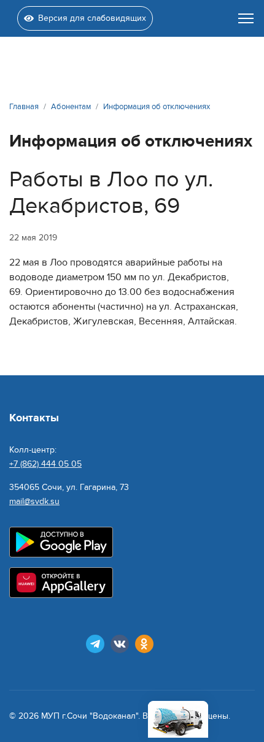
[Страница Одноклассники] (144, 644)
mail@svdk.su (34, 501)
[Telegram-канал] (95, 644)
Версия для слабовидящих (92, 18)
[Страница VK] (120, 644)
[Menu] (246, 18)
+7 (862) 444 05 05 (45, 464)
